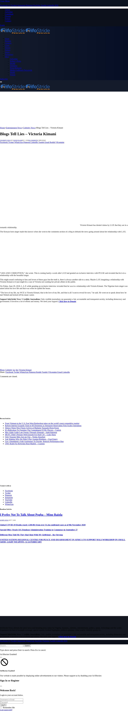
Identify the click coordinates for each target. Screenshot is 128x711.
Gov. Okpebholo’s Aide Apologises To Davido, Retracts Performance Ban (34, 441)
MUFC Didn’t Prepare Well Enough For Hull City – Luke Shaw (30, 435)
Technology (9, 54)
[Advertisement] (64, 109)
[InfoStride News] (25, 34)
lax (14, 370)
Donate (8, 16)
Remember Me (9, 707)
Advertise (9, 12)
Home (7, 39)
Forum (7, 19)
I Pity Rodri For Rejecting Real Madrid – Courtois (25, 444)
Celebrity (8, 43)
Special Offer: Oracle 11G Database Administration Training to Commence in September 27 (39, 530)
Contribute (9, 14)
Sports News (4, 520)
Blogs (2, 370)
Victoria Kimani (25, 370)
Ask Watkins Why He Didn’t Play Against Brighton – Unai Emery (31, 439)
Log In (3, 705)
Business (8, 41)
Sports (7, 52)
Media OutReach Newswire (21, 70)
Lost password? (6, 710)
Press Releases (16, 68)
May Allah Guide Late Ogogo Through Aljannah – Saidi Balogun (31, 432)
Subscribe (4, 79)
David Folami (17, 140)
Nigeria (7, 48)
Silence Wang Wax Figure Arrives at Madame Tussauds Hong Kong (32, 428)
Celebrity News (5, 140)
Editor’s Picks (15, 61)
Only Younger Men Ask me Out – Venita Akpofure (25, 437)
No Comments (33, 140)
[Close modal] (1, 657)
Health (12, 63)
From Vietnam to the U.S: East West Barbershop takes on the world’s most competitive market (42, 423)
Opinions (13, 66)
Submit (27, 646)
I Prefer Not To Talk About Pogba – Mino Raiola (31, 514)
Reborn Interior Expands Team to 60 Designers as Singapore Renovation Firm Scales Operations (43, 426)
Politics (7, 50)
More (7, 57)
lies (17, 370)
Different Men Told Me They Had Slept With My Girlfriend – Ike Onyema (31, 535)
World (12, 72)
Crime (7, 45)
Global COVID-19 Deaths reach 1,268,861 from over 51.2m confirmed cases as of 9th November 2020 (43, 525)
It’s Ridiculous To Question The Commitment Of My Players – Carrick (33, 430)
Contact (8, 21)
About (7, 10)
